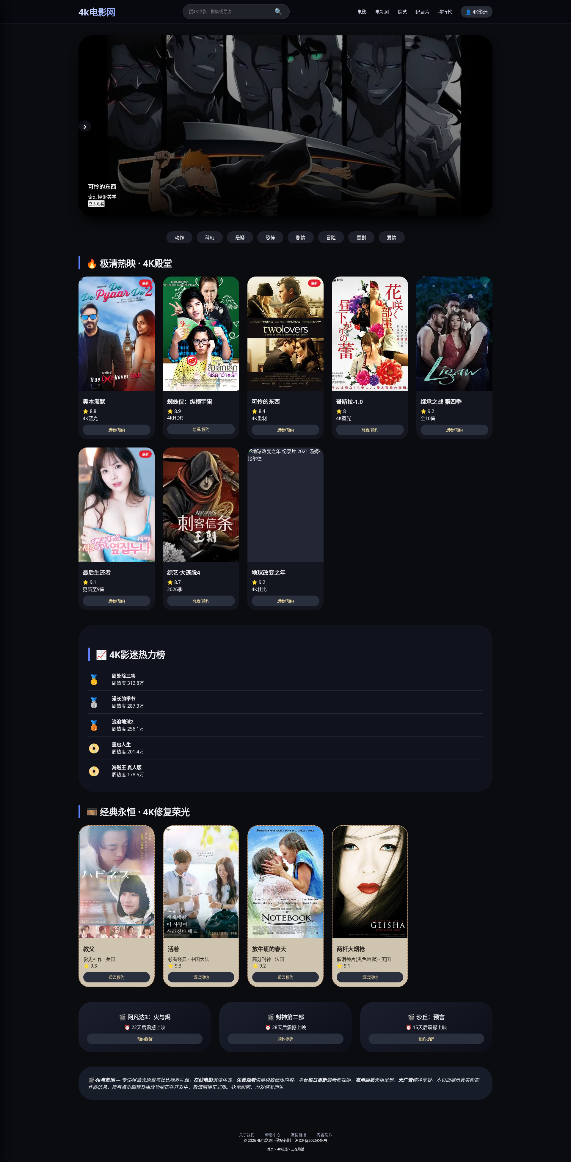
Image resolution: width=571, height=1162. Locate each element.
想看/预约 (116, 430)
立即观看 (96, 204)
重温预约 (116, 977)
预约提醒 (145, 1039)
